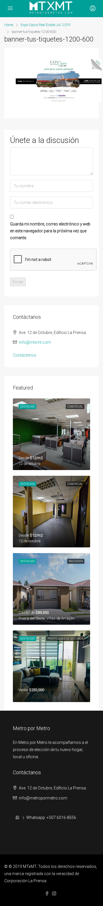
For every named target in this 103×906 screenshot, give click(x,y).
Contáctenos (24, 355)
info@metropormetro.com (43, 798)
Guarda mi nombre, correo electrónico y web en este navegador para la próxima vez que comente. (50, 231)
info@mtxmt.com (35, 342)
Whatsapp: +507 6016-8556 (51, 817)
